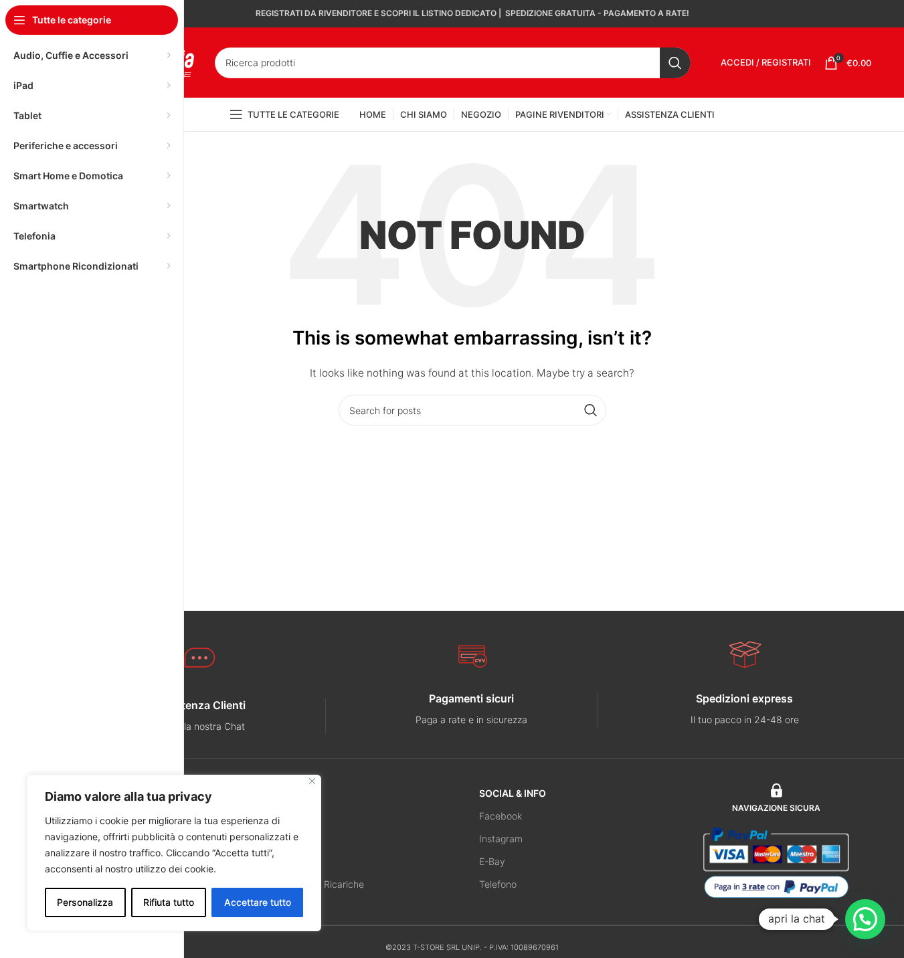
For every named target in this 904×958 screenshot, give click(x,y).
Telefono (498, 884)
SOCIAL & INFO (512, 793)
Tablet (290, 838)
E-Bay (492, 861)
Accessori (297, 861)
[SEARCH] (675, 62)
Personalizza (85, 902)
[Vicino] (312, 781)
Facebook (500, 816)
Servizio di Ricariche (320, 884)
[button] (865, 919)
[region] (174, 853)
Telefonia (296, 816)
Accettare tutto (257, 902)
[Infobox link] (199, 716)
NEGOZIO (298, 793)
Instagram (501, 838)
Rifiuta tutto (168, 902)
